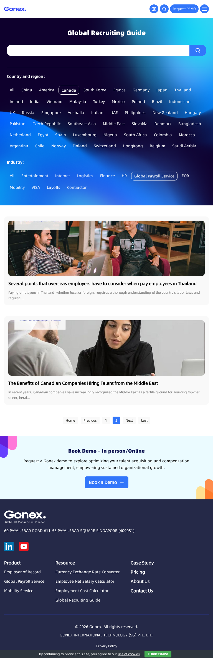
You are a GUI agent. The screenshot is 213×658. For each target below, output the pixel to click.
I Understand (158, 654)
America (46, 90)
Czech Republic (46, 124)
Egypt (43, 135)
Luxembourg (85, 135)
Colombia (163, 135)
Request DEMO (184, 8)
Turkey (99, 101)
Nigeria (110, 135)
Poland (138, 101)
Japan (162, 90)
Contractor (77, 187)
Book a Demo (103, 482)
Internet (62, 176)
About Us (140, 581)
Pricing (138, 572)
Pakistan (18, 124)
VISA (36, 187)
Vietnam (54, 101)
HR (124, 176)
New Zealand (165, 112)
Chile (39, 146)
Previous (90, 420)
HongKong (133, 146)
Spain (60, 135)
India (35, 101)
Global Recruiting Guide (77, 600)
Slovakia (140, 124)
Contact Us (142, 591)
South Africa (135, 135)
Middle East (114, 124)
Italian (97, 112)
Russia (28, 112)
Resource (65, 563)
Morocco (187, 135)
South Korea (94, 90)
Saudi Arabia (184, 146)
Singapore (51, 112)
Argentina (19, 146)
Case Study (142, 563)
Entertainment (34, 176)
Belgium (157, 146)
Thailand (182, 90)
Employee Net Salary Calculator (84, 581)
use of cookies (129, 654)
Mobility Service (18, 591)
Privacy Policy (106, 646)
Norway (58, 146)
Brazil (157, 101)
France (119, 90)
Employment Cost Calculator (81, 591)
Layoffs (53, 187)
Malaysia (77, 101)
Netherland (20, 135)
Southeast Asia (82, 124)
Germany (141, 90)
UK (12, 112)
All (12, 90)
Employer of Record (22, 572)
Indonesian (180, 101)
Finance (107, 176)
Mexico (118, 101)
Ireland (16, 101)
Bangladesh (189, 124)
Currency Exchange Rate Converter (87, 572)
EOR (185, 176)
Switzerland (105, 146)
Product (12, 563)
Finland (80, 146)
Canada (69, 90)
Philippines (135, 112)
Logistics (85, 176)
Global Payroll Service (154, 176)
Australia (76, 112)
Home (70, 420)
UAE (114, 112)
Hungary (193, 112)
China (26, 90)
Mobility (17, 187)
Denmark (162, 124)
